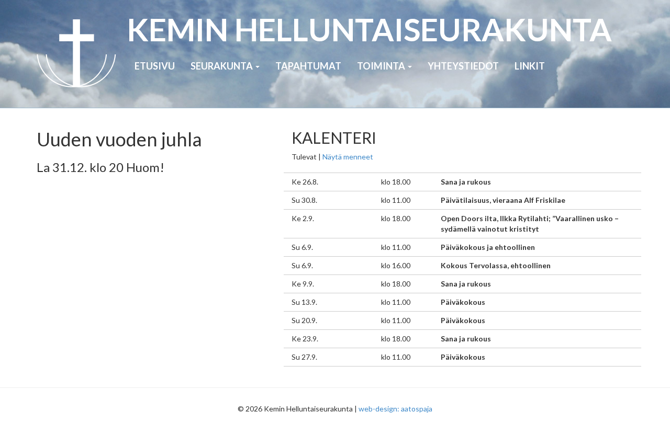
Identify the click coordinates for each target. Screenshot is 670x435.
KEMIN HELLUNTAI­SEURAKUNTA (369, 29)
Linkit (530, 66)
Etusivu (155, 66)
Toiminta (382, 66)
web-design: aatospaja (395, 408)
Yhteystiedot (463, 66)
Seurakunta (222, 66)
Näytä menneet (347, 156)
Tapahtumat (308, 66)
